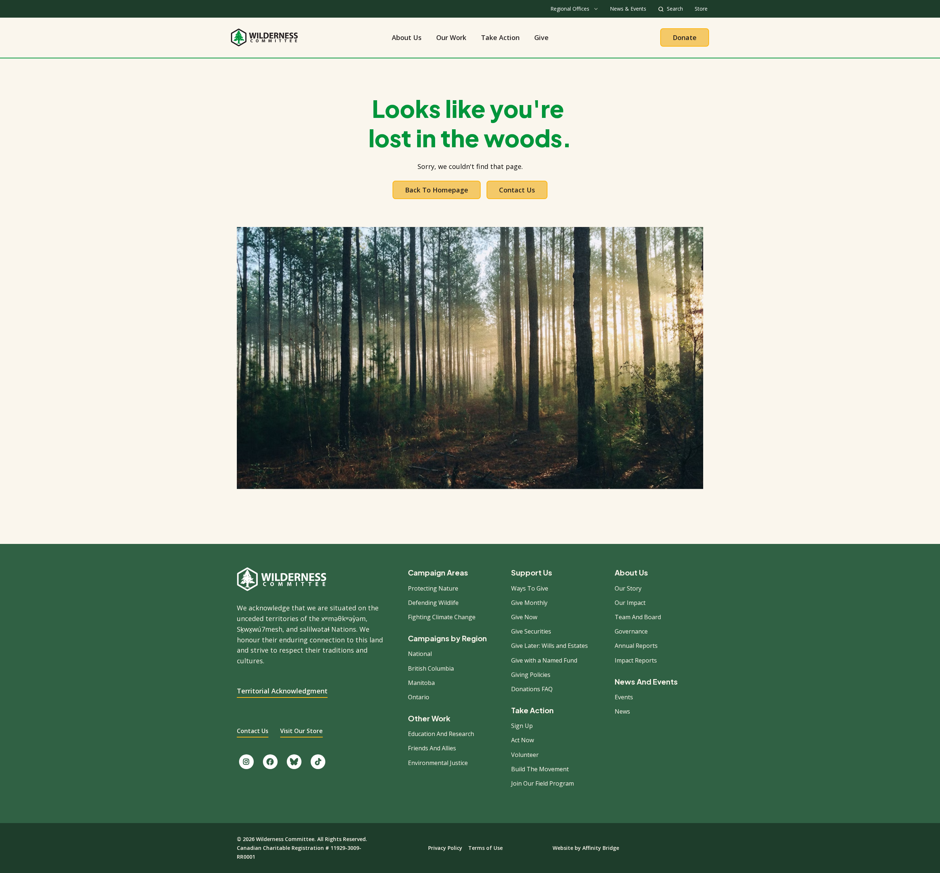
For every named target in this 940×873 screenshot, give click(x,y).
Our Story (628, 588)
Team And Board (638, 617)
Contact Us (517, 189)
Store (701, 8)
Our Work (451, 37)
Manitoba (421, 683)
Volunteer (525, 755)
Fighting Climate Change (442, 617)
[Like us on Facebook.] (270, 761)
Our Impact (630, 603)
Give (541, 37)
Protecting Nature (433, 588)
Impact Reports (636, 660)
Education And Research (441, 734)
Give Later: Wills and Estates (549, 646)
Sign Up (522, 726)
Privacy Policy (445, 847)
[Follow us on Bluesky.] (294, 761)
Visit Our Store (301, 731)
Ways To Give (529, 588)
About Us (407, 37)
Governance (631, 631)
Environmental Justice (438, 763)
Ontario (418, 697)
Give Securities (531, 631)
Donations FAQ (532, 689)
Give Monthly (529, 603)
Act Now (522, 740)
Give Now (524, 617)
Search (675, 8)
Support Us (531, 573)
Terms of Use (485, 847)
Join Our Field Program (542, 783)
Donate (685, 37)
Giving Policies (530, 675)
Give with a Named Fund (544, 660)
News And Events (646, 682)
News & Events (628, 8)
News (622, 711)
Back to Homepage (436, 189)
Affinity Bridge (600, 847)
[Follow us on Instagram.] (246, 761)
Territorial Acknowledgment (282, 690)
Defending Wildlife (433, 603)
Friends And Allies (432, 748)
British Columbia (431, 668)
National (420, 654)
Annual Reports (636, 646)
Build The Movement (540, 769)
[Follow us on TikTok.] (318, 761)
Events (624, 697)
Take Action (500, 37)
